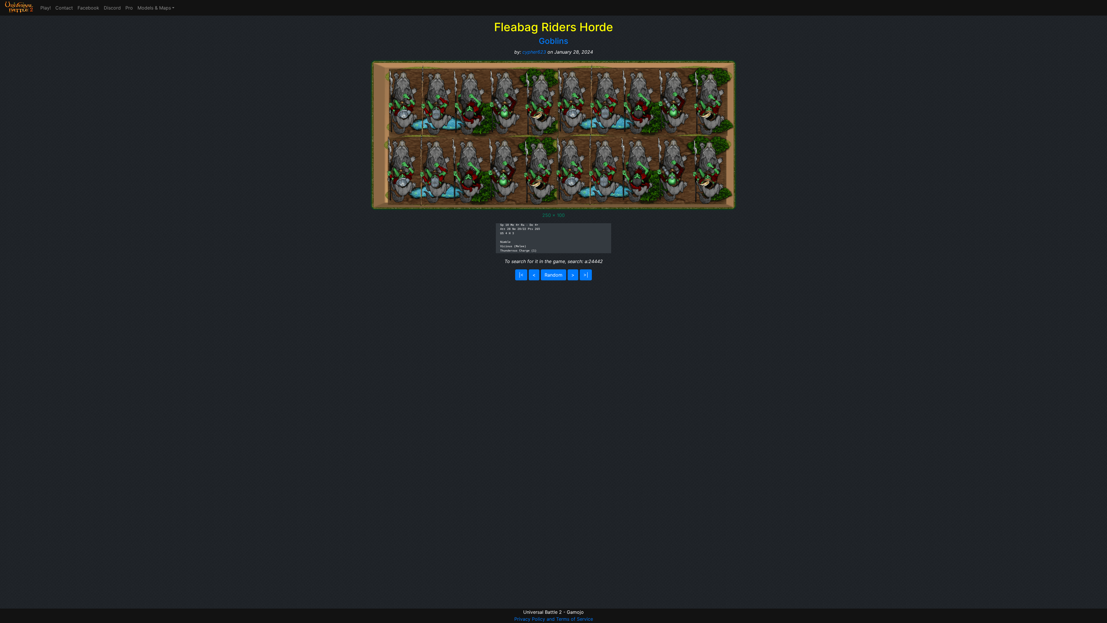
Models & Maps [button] (154, 8)
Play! (45, 8)
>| (585, 275)
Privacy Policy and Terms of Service (553, 619)
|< (521, 275)
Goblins (553, 41)
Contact (64, 8)
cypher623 (534, 52)
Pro (129, 8)
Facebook (88, 8)
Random (553, 275)
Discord (112, 8)
